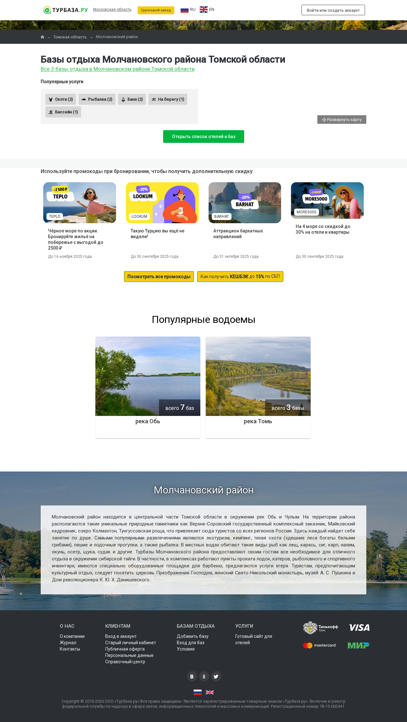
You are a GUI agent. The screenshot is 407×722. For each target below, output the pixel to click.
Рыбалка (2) (100, 99)
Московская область (112, 9)
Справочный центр (125, 661)
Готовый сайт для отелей (253, 639)
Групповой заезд (156, 10)
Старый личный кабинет (130, 642)
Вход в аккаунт (121, 636)
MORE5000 (306, 212)
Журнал (68, 642)
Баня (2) (135, 99)
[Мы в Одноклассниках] (204, 676)
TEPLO (54, 216)
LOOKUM (139, 216)
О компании (72, 636)
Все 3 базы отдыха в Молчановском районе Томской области (118, 69)
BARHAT (221, 216)
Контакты (70, 649)
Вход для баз (190, 642)
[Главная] (43, 37)
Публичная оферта (125, 649)
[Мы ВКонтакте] (192, 676)
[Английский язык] (210, 692)
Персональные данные (129, 655)
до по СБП (240, 276)
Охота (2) (64, 99)
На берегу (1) (171, 99)
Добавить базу (193, 636)
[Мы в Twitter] (216, 676)
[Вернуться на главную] (65, 10)
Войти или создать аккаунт (333, 10)
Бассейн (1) (66, 112)
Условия (186, 649)
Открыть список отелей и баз (203, 136)
